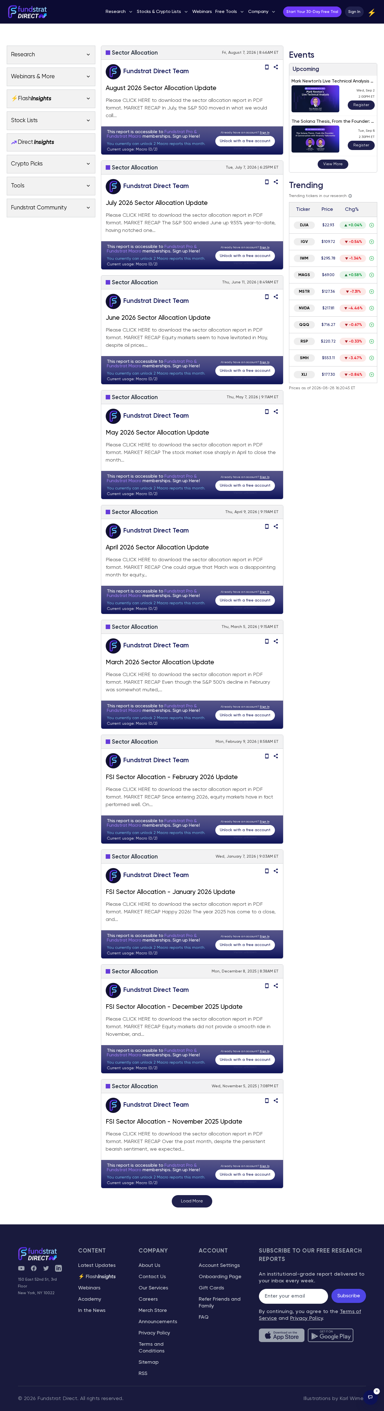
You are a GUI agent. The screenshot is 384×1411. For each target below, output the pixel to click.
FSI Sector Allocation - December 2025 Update (174, 1007)
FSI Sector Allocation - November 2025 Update (174, 1122)
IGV (304, 242)
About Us (149, 1265)
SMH (304, 358)
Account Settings (219, 1265)
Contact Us (152, 1276)
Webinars (89, 1288)
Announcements (158, 1321)
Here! (194, 136)
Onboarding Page (220, 1276)
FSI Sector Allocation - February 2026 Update (172, 777)
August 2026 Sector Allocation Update (161, 88)
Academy (89, 1299)
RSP (304, 341)
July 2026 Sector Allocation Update (157, 203)
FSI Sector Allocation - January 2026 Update (170, 892)
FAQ (204, 1317)
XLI (304, 375)
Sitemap (149, 1362)
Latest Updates (97, 1265)
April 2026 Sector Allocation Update (157, 548)
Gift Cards (211, 1288)
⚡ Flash (97, 1276)
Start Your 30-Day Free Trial (312, 12)
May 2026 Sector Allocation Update (157, 433)
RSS (143, 1373)
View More (333, 164)
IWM (304, 258)
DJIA (304, 225)
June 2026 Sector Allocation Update (158, 318)
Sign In (354, 12)
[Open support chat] (370, 1397)
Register (361, 105)
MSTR (304, 292)
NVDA (304, 308)
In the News (91, 1310)
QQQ (304, 325)
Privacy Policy (154, 1333)
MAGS (304, 275)
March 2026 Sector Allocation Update (160, 662)
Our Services (153, 1288)
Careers (148, 1299)
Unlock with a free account (245, 141)
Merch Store (153, 1310)
